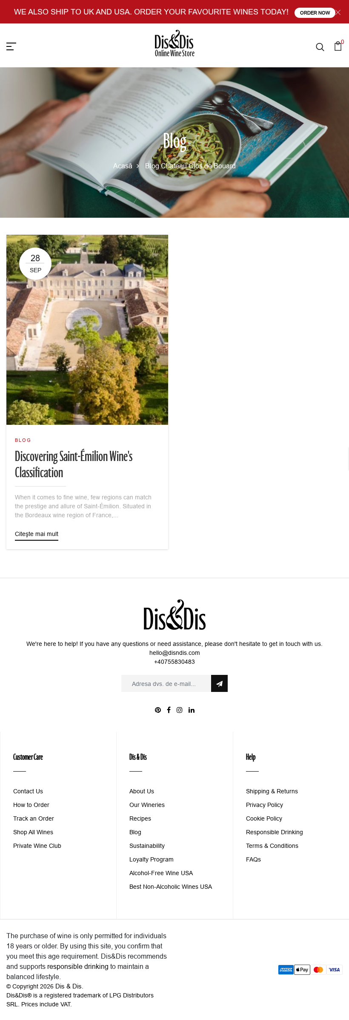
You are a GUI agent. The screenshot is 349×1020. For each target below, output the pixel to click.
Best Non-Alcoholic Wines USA (170, 886)
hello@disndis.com (174, 652)
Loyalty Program (151, 859)
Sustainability (147, 845)
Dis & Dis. (69, 986)
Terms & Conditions (272, 845)
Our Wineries (147, 804)
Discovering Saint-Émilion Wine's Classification (73, 466)
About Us (141, 791)
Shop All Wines (33, 832)
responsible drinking (78, 966)
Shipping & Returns (272, 791)
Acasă (122, 166)
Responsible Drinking (274, 832)
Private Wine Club (37, 845)
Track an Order (33, 818)
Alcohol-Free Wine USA (161, 873)
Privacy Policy (264, 804)
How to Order (31, 804)
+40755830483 (174, 661)
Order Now (315, 13)
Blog (152, 166)
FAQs (253, 859)
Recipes (140, 818)
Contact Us (28, 791)
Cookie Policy (264, 818)
